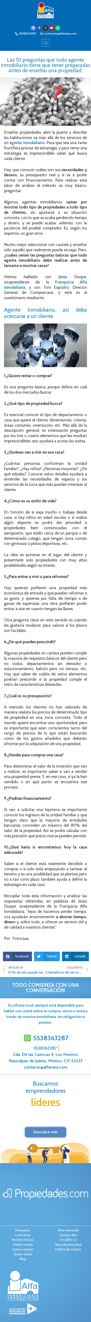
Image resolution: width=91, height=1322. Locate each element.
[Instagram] (45, 28)
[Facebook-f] (39, 28)
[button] (46, 43)
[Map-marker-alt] (33, 28)
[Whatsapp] (57, 28)
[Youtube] (51, 28)
